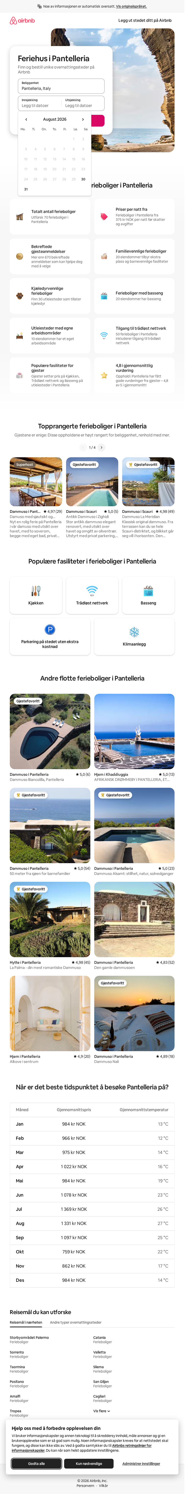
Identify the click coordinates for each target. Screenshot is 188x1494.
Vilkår (103, 1485)
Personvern (85, 1485)
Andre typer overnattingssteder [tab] (75, 1322)
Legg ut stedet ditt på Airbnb (145, 20)
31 (26, 189)
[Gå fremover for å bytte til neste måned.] (82, 119)
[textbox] (39, 105)
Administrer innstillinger (141, 1463)
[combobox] (61, 88)
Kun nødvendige (89, 1463)
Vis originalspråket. (131, 6)
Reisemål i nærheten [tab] (26, 1322)
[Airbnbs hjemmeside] (22, 20)
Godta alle (36, 1463)
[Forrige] (83, 447)
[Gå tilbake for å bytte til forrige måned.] (26, 119)
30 (83, 179)
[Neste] (101, 447)
